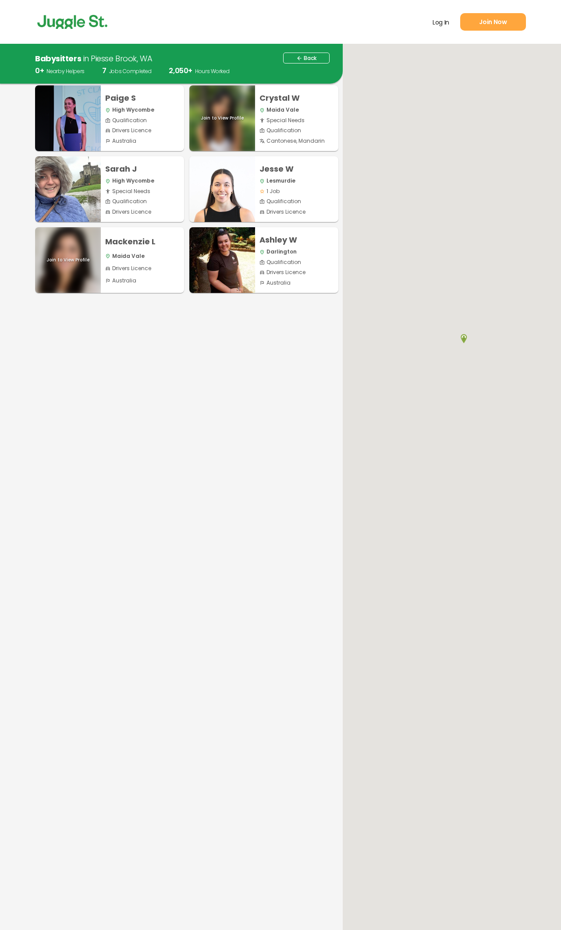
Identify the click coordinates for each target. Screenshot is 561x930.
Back (306, 58)
